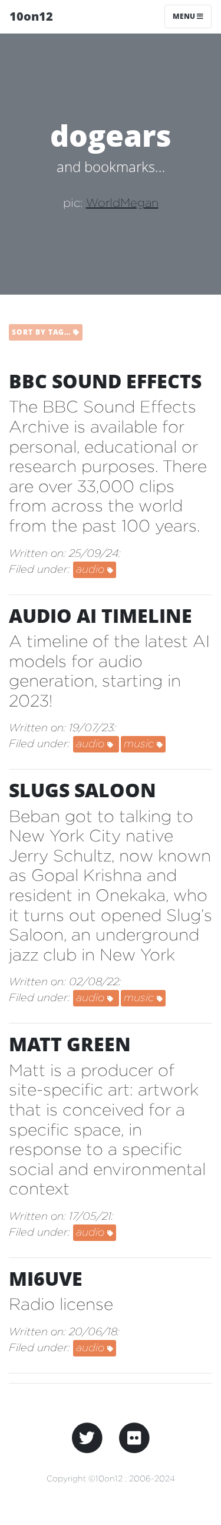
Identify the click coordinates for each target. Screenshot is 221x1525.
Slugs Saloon (82, 790)
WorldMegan (122, 203)
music (140, 743)
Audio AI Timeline (100, 615)
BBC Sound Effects (105, 381)
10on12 (31, 16)
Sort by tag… (42, 332)
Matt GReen (70, 1044)
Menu (185, 16)
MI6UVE (46, 1278)
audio (91, 569)
